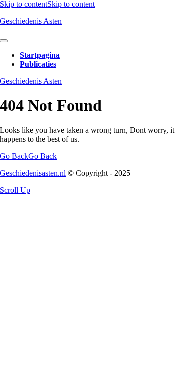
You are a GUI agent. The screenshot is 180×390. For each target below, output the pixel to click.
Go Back (28, 156)
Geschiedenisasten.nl (33, 173)
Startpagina (40, 55)
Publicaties (38, 64)
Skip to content (47, 4)
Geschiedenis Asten (31, 21)
